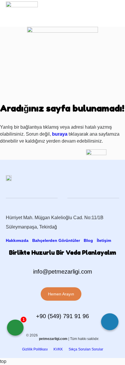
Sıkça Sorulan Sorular (86, 349)
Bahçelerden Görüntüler (56, 240)
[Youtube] (101, 11)
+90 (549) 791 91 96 (62, 316)
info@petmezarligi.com (62, 271)
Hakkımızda (17, 240)
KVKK (58, 349)
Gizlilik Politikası (35, 349)
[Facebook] (77, 11)
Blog (88, 240)
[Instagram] (89, 11)
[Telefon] (110, 322)
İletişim (104, 240)
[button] (114, 11)
